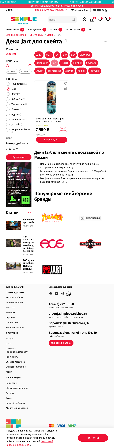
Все (29, 212)
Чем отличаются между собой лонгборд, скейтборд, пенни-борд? (30, 243)
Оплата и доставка (15, 292)
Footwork (94, 70)
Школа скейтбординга (17, 388)
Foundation (42, 62)
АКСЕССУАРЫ (73, 29)
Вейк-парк (11, 383)
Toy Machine (54, 70)
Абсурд (69, 70)
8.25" (49, 54)
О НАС (9, 9)
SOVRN (39, 70)
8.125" (39, 54)
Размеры (10, 312)
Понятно (93, 438)
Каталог (10, 338)
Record (65, 62)
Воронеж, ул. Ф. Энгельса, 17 (51, 9)
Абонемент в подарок (17, 408)
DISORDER (85, 54)
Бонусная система (15, 327)
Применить (18, 157)
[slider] (7, 66)
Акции (9, 372)
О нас (9, 343)
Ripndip (77, 62)
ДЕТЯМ (53, 29)
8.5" (73, 54)
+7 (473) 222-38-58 (79, 9)
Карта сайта (12, 357)
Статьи (9, 398)
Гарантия (10, 317)
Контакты (10, 307)
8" (57, 54)
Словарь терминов (15, 362)
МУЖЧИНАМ (12, 29)
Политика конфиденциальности (17, 350)
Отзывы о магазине (16, 367)
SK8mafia (91, 62)
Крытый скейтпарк (15, 403)
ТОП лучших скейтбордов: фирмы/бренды (30, 264)
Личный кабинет (14, 302)
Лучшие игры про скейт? (30, 221)
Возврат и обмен (14, 297)
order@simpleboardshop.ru (68, 314)
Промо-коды (12, 322)
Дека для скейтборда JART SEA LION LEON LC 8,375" (50, 120)
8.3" (65, 54)
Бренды (10, 393)
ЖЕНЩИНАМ (34, 29)
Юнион (81, 70)
